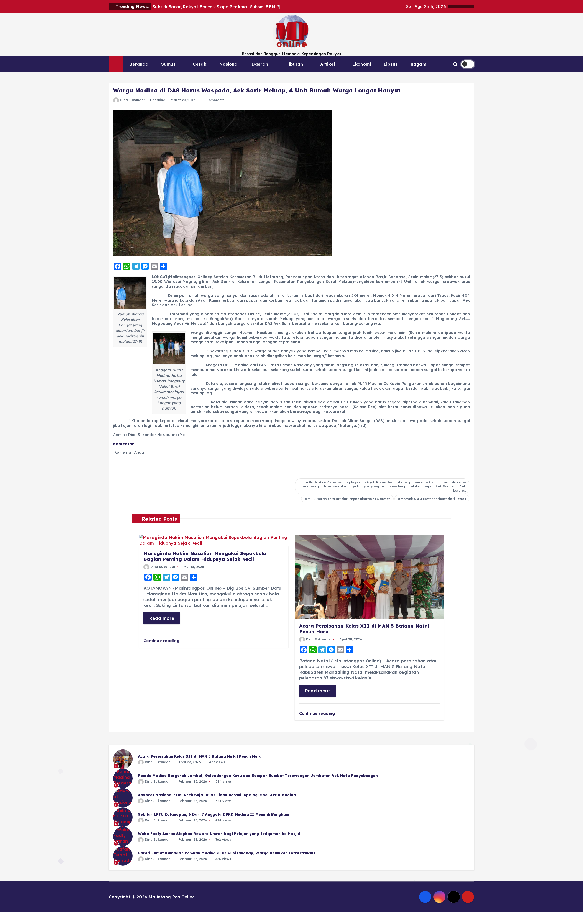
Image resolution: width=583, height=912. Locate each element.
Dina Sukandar (132, 100)
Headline (157, 100)
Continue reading (162, 640)
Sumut (168, 64)
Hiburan (294, 64)
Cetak (199, 64)
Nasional (229, 64)
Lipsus (391, 64)
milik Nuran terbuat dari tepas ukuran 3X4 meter (348, 499)
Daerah (259, 64)
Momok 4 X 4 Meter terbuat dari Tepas (433, 499)
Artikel (327, 64)
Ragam (418, 64)
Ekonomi (361, 64)
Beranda (138, 64)
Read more (161, 618)
